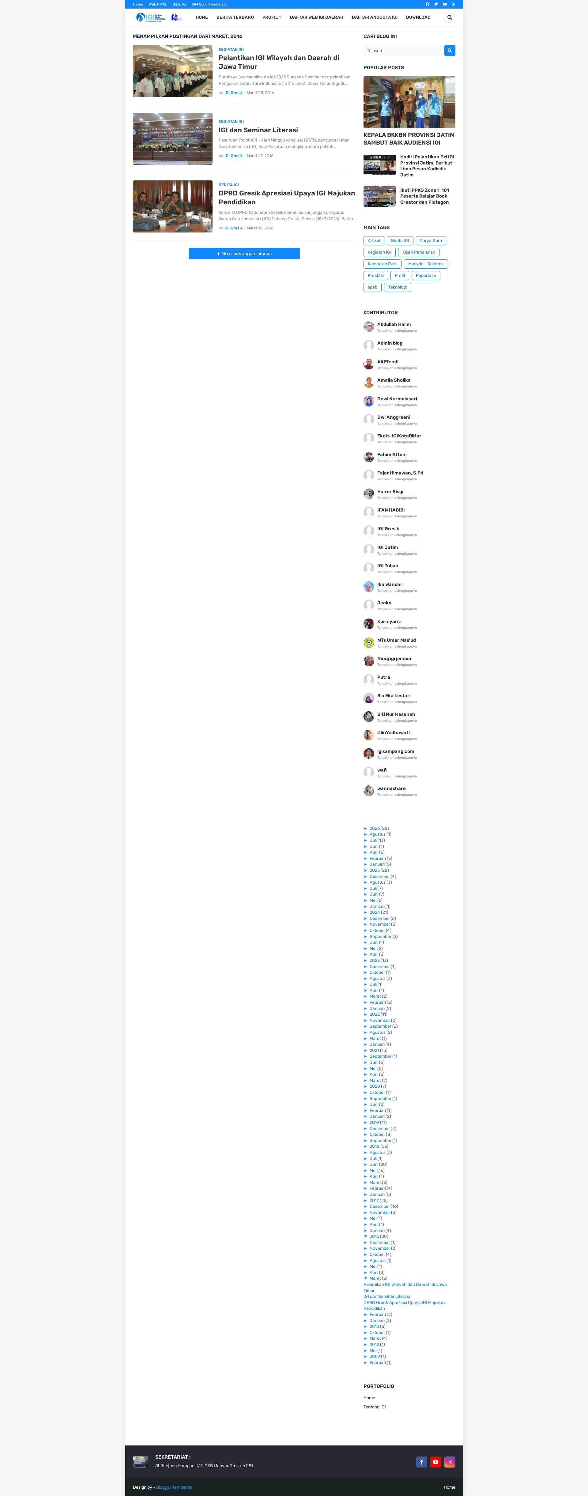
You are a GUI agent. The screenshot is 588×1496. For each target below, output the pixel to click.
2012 (375, 1344)
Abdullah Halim (394, 324)
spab (372, 287)
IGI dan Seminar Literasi (258, 130)
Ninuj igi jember (394, 658)
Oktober (378, 930)
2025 (375, 870)
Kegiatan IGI (379, 252)
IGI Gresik (388, 528)
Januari (378, 864)
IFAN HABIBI (391, 510)
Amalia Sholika (394, 380)
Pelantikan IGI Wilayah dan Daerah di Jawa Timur (279, 62)
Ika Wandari (390, 584)
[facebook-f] (421, 1462)
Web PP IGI (158, 4)
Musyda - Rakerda (426, 263)
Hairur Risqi (390, 491)
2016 (375, 1236)
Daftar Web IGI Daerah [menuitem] (316, 17)
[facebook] (427, 4)
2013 (375, 1326)
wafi (382, 770)
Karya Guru (431, 240)
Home (138, 4)
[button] (449, 17)
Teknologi (397, 287)
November (380, 924)
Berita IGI (400, 240)
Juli (374, 840)
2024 (375, 912)
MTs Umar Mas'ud (396, 640)
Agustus (378, 834)
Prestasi (376, 275)
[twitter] (436, 4)
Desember (380, 876)
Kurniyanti (389, 621)
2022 (375, 1014)
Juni (374, 846)
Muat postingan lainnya (246, 253)
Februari (378, 858)
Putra (383, 677)
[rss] (453, 4)
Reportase (426, 275)
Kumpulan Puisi (382, 263)
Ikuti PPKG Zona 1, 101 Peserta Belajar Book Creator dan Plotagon (424, 196)
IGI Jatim (387, 547)
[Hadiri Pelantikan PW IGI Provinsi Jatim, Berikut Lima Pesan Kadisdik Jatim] (380, 164)
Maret (376, 996)
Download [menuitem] (418, 17)
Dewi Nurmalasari (397, 399)
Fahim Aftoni (392, 454)
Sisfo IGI (180, 4)
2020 (375, 1086)
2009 (375, 1356)
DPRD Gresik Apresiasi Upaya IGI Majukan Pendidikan (287, 197)
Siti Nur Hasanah (396, 714)
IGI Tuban (387, 566)
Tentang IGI (375, 1407)
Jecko (384, 603)
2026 (375, 828)
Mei (373, 900)
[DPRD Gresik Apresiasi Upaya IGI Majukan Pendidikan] (173, 206)
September (381, 936)
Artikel (374, 240)
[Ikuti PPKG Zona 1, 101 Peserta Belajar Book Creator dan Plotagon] (380, 196)
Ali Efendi (387, 362)
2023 (375, 960)
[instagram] (449, 1462)
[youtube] (445, 4)
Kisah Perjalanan (418, 252)
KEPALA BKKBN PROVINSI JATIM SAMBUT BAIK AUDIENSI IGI (409, 138)
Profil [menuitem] (270, 17)
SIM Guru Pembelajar (210, 4)
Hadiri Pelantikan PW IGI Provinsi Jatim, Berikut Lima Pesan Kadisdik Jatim (427, 166)
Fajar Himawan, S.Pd (400, 473)
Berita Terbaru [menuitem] (235, 17)
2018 (375, 1146)
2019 (375, 1122)
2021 (375, 1050)
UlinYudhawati (393, 732)
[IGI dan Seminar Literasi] (173, 139)
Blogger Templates (174, 1487)
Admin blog (389, 343)
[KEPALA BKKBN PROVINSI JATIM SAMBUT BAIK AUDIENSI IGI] (409, 102)
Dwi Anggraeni (393, 417)
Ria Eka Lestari (394, 695)
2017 (375, 1200)
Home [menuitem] (202, 17)
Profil (400, 275)
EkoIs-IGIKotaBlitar (399, 436)
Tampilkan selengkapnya (397, 331)
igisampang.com (395, 751)
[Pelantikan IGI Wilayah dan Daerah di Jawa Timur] (173, 71)
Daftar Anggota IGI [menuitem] (375, 17)
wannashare (391, 788)
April (374, 852)
